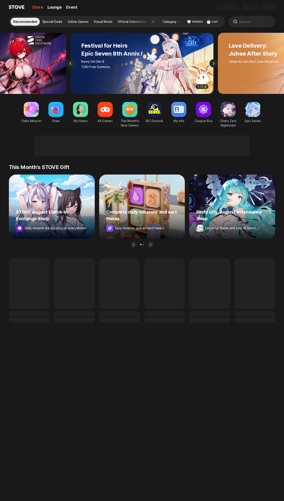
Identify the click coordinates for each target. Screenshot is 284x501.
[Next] (213, 63)
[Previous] (71, 63)
